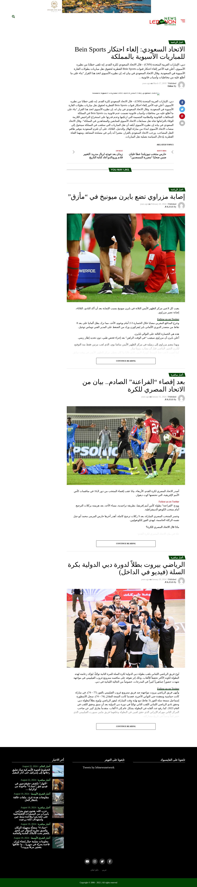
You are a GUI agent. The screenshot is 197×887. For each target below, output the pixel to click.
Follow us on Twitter (168, 319)
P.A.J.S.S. (169, 207)
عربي (104, 870)
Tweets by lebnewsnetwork (98, 767)
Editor (170, 86)
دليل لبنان (94, 870)
